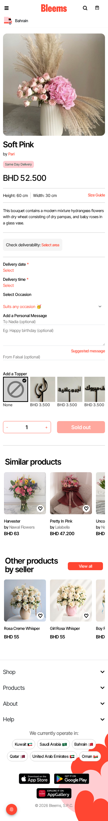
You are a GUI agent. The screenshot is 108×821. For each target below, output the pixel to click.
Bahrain (81, 743)
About (10, 703)
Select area (50, 245)
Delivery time (16, 279)
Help (8, 719)
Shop (9, 671)
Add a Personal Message (25, 315)
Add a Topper (15, 373)
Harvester (12, 521)
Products (14, 687)
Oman (87, 756)
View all (85, 566)
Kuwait (21, 743)
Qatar (15, 756)
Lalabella (60, 527)
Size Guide (96, 195)
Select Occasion (17, 294)
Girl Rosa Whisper (65, 628)
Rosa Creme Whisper (22, 628)
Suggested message (88, 351)
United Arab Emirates (51, 756)
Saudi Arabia (51, 743)
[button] (6, 8)
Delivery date (16, 264)
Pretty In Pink (61, 521)
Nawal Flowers (19, 527)
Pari (11, 154)
